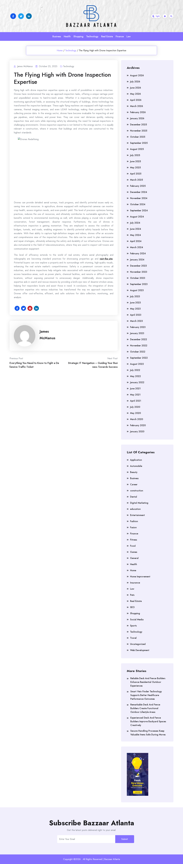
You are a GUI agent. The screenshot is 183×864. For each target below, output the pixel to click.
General (134, 558)
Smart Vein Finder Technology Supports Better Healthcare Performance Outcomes (146, 695)
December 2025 (138, 124)
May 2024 (135, 235)
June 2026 (135, 87)
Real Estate (107, 36)
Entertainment (137, 515)
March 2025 (136, 179)
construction (136, 490)
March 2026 (136, 106)
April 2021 (135, 400)
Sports (133, 625)
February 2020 (138, 425)
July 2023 (135, 296)
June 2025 (135, 161)
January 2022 (137, 382)
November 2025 (138, 130)
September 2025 (139, 143)
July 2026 (135, 81)
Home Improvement (140, 576)
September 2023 (139, 284)
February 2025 (138, 186)
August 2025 (137, 149)
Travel (133, 638)
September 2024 (139, 210)
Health (67, 36)
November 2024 (138, 198)
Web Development (139, 650)
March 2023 (136, 321)
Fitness (133, 539)
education (135, 509)
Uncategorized (138, 644)
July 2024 (135, 222)
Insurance (135, 582)
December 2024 (138, 192)
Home (60, 50)
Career (133, 484)
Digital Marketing (139, 503)
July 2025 (135, 155)
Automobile (136, 466)
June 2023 (135, 302)
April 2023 (135, 315)
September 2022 (139, 357)
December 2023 (138, 265)
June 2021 (135, 388)
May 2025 (135, 167)
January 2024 (137, 259)
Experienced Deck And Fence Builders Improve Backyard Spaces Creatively (148, 721)
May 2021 (135, 394)
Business (56, 36)
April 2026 (135, 100)
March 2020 (136, 419)
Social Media (137, 619)
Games (133, 552)
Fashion (134, 521)
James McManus (47, 334)
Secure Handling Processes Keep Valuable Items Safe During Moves (148, 732)
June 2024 (135, 229)
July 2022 (135, 370)
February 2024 (138, 253)
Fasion (133, 527)
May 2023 (135, 308)
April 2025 (135, 173)
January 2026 (137, 118)
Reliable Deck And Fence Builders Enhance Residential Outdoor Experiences (147, 682)
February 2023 (138, 327)
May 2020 (135, 413)
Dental (133, 496)
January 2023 (137, 333)
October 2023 (137, 278)
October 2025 (137, 136)
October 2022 (137, 351)
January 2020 (137, 431)
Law (129, 36)
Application (136, 460)
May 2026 (135, 94)
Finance (120, 36)
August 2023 (137, 290)
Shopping (78, 36)
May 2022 (135, 376)
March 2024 (136, 247)
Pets (132, 595)
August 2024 (137, 216)
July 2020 (135, 407)
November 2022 (138, 345)
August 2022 (137, 364)
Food (133, 545)
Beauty (133, 472)
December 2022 (138, 339)
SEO (132, 607)
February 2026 (138, 112)
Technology (92, 36)
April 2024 (135, 241)
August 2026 (137, 75)
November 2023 (138, 272)
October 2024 (137, 204)
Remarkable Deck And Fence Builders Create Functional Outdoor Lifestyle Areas (145, 708)
